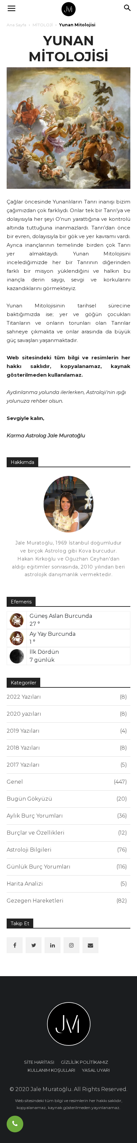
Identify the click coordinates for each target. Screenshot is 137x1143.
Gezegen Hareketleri (66, 901)
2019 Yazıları (66, 731)
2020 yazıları (66, 714)
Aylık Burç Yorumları (66, 816)
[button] (127, 9)
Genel (66, 782)
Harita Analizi (66, 884)
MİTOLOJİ (43, 24)
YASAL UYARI (96, 1070)
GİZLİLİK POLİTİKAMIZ (84, 1062)
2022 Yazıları (66, 697)
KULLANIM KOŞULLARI (51, 1070)
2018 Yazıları (66, 748)
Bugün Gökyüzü (66, 799)
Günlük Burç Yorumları (66, 867)
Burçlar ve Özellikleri (66, 833)
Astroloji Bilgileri (66, 850)
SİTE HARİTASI (39, 1062)
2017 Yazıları (66, 765)
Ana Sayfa (16, 24)
